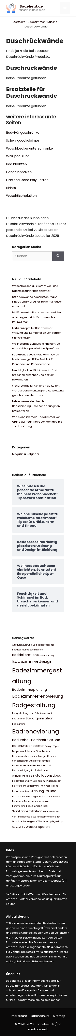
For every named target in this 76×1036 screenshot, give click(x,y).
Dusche (52, 22)
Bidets (11, 188)
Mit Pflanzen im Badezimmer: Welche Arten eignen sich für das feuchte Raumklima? (36, 317)
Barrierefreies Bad (45, 740)
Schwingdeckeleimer (22, 140)
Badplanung (19, 724)
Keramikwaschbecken (49, 780)
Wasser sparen (38, 826)
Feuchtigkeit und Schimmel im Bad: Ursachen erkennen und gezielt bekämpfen (35, 375)
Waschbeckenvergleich (24, 821)
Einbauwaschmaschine (24, 756)
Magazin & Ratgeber (25, 454)
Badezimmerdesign (32, 661)
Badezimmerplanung (29, 689)
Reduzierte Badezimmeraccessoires (31, 801)
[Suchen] (58, 256)
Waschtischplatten (21, 195)
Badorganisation (39, 718)
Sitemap (59, 1016)
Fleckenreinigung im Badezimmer (30, 770)
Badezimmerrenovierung (37, 696)
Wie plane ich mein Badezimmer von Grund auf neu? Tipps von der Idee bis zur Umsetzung (37, 421)
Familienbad (44, 765)
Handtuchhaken (19, 172)
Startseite (19, 22)
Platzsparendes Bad (50, 796)
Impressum (19, 1016)
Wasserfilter (18, 827)
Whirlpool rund (17, 156)
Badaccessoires (45, 644)
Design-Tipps (52, 746)
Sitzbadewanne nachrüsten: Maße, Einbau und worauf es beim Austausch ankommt (37, 301)
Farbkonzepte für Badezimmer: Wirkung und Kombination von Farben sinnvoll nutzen (36, 333)
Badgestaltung (33, 705)
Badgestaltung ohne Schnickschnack (32, 713)
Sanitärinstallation (27, 811)
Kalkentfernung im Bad (24, 780)
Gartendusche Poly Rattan (27, 180)
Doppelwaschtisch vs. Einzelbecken (31, 751)
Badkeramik (18, 718)
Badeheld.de (31, 6)
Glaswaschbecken (22, 775)
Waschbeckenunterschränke (29, 148)
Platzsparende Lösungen (25, 796)
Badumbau (21, 740)
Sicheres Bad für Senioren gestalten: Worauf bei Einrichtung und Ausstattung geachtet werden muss (38, 390)
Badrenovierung (35, 731)
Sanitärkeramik (51, 811)
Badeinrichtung (45, 655)
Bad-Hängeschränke (22, 132)
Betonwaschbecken (28, 745)
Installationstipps (46, 775)
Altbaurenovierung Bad (24, 644)
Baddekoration (24, 654)
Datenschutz (40, 1016)
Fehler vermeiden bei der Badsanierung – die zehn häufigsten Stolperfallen (36, 406)
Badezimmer (36, 22)
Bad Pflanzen (16, 164)
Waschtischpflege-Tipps (50, 821)
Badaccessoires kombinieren (27, 649)
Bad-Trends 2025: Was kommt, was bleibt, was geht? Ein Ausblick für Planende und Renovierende (35, 359)
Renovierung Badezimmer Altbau (30, 806)
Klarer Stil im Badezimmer (26, 785)
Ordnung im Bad (43, 791)
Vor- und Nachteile (22, 816)
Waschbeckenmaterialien (46, 816)
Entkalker (34, 760)
